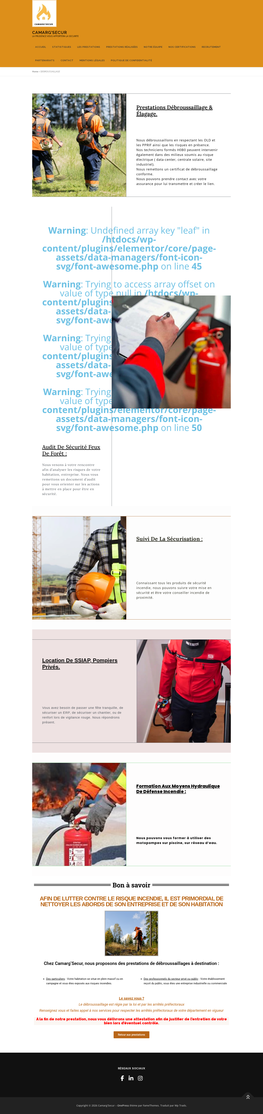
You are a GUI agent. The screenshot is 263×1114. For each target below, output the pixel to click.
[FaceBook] (122, 1078)
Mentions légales (92, 60)
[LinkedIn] (131, 1078)
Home (35, 71)
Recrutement (211, 47)
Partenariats (45, 60)
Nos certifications (182, 47)
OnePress (123, 1105)
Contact (67, 60)
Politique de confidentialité (131, 60)
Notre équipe (153, 47)
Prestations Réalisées (122, 47)
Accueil (40, 47)
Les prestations (88, 47)
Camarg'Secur (49, 32)
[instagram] (140, 1078)
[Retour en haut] (248, 1097)
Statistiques (61, 47)
